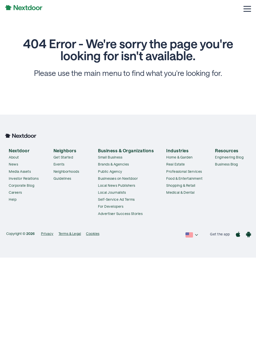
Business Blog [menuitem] (226, 164)
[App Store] (238, 235)
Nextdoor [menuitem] (19, 150)
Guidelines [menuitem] (62, 178)
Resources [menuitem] (226, 150)
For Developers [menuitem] (110, 206)
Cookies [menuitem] (93, 233)
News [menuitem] (13, 164)
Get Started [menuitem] (63, 157)
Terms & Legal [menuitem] (69, 233)
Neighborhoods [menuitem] (66, 171)
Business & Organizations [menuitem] (126, 150)
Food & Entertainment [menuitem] (184, 178)
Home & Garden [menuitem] (179, 157)
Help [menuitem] (12, 199)
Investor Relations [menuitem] (23, 178)
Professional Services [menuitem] (184, 171)
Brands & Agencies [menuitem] (113, 164)
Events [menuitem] (59, 164)
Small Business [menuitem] (110, 157)
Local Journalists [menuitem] (112, 192)
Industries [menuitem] (177, 150)
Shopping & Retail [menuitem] (181, 185)
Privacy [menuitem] (47, 233)
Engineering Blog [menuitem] (229, 157)
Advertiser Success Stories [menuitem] (120, 213)
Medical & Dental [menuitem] (180, 192)
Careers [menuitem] (15, 192)
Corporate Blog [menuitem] (21, 185)
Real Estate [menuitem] (175, 164)
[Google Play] (248, 235)
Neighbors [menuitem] (65, 150)
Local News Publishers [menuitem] (116, 185)
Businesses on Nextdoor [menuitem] (118, 178)
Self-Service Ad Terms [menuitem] (116, 199)
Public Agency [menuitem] (110, 171)
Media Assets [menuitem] (20, 171)
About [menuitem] (14, 157)
